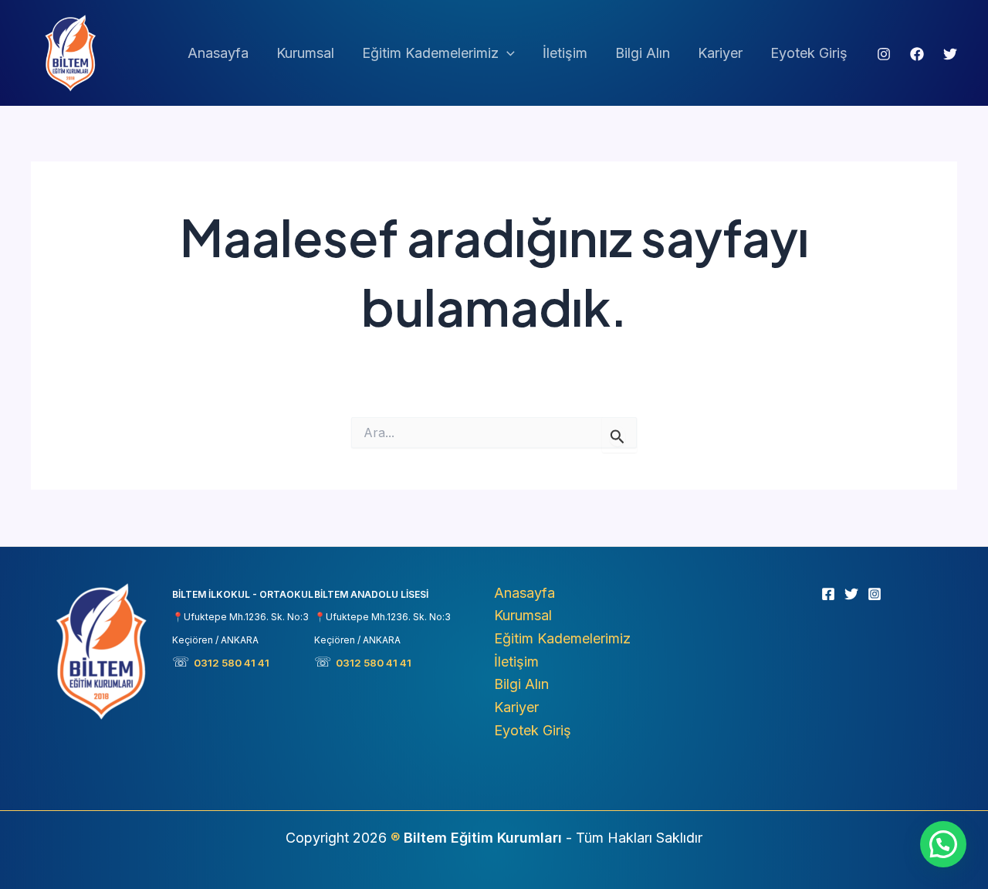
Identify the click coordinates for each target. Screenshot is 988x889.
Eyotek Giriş (809, 53)
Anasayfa (218, 53)
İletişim (565, 53)
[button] (507, 53)
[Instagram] (884, 54)
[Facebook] (917, 54)
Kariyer (720, 53)
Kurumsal (305, 53)
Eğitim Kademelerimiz (430, 53)
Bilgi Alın (642, 53)
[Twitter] (950, 54)
